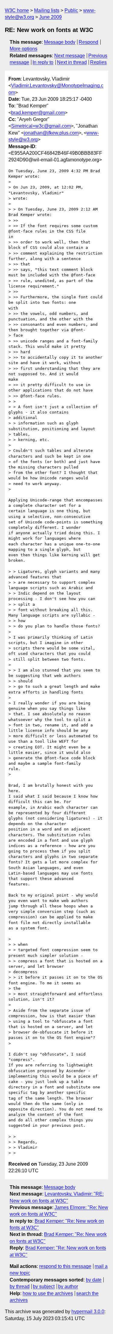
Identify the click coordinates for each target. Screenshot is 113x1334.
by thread (20, 1286)
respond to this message (65, 1266)
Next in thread (72, 62)
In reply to (43, 62)
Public (71, 10)
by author (68, 1286)
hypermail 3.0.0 (87, 1311)
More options (23, 48)
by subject (44, 1286)
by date (94, 1279)
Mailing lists (46, 10)
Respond (88, 42)
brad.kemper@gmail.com (38, 112)
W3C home (17, 10)
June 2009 (50, 17)
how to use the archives (48, 1293)
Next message (69, 55)
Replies (98, 62)
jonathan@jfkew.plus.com (51, 132)
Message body (59, 42)
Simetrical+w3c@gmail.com (41, 126)
